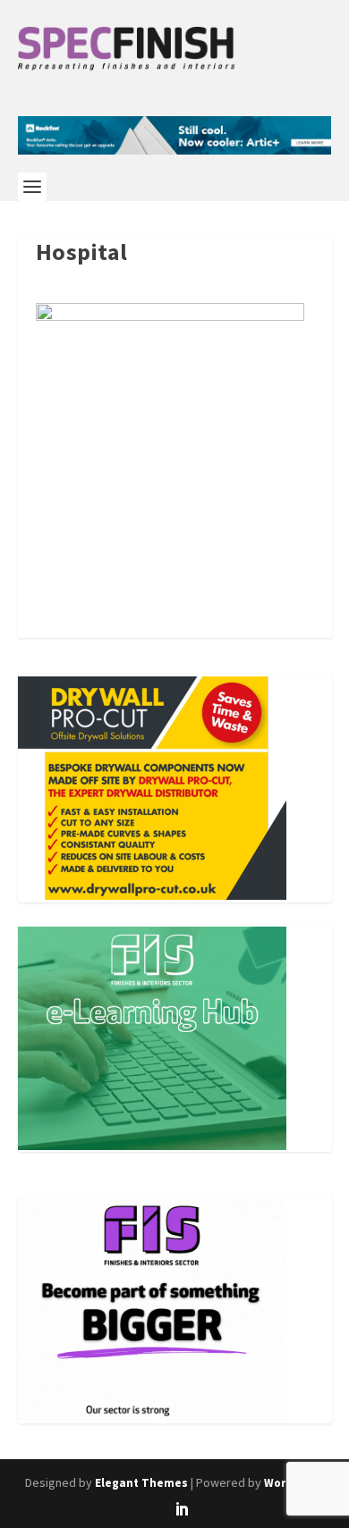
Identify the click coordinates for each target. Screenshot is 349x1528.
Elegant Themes (141, 1482)
